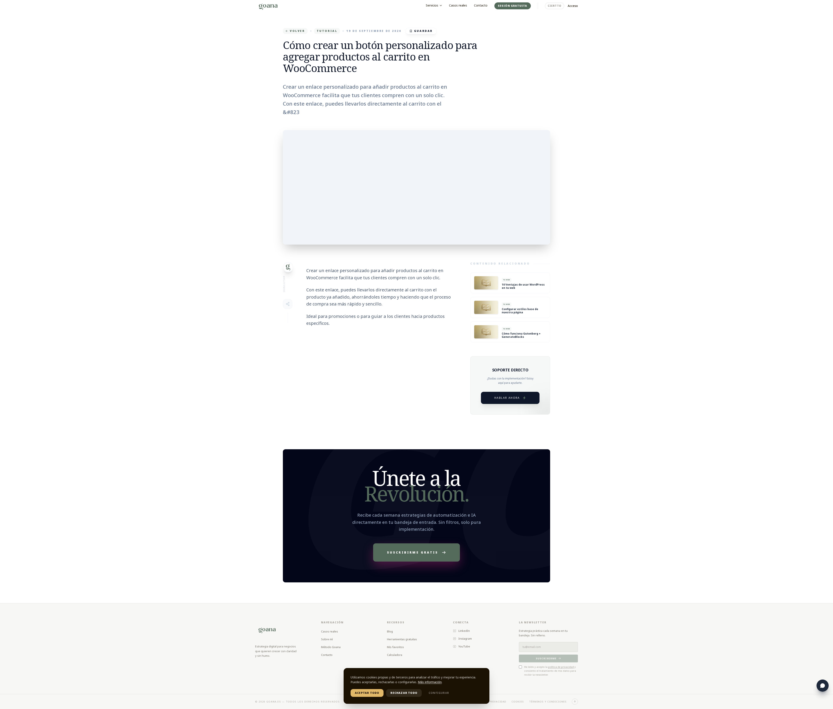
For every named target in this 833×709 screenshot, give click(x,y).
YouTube (464, 646)
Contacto (480, 5)
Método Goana (331, 647)
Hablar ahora (507, 398)
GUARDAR (423, 31)
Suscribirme (546, 658)
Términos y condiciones (548, 701)
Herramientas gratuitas (402, 639)
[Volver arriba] (575, 702)
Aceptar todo (367, 693)
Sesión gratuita (512, 6)
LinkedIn (464, 631)
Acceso (573, 6)
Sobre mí (327, 639)
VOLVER (297, 31)
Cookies (518, 701)
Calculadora (394, 655)
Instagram (465, 638)
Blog (390, 631)
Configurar (439, 693)
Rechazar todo (403, 693)
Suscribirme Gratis (412, 552)
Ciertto (554, 6)
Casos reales (458, 5)
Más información (430, 682)
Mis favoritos (395, 647)
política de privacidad (561, 666)
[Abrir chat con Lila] (823, 686)
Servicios (432, 5)
